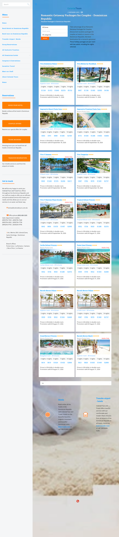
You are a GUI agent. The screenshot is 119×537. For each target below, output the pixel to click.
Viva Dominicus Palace (48, 64)
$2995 (70, 226)
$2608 (106, 272)
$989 (55, 136)
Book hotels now (64, 427)
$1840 (57, 90)
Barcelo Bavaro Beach (85, 336)
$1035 (92, 362)
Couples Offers (15, 124)
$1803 (100, 136)
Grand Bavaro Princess (48, 336)
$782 (86, 181)
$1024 (56, 362)
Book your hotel (16, 105)
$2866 (70, 362)
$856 (49, 226)
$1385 (62, 136)
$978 (92, 181)
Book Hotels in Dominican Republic (15, 28)
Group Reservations (9, 44)
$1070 (56, 226)
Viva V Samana (45, 154)
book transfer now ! (103, 426)
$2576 (63, 90)
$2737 (106, 181)
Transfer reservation (18, 158)
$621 (80, 362)
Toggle (36, 4)
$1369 (99, 181)
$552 (80, 226)
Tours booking (15, 140)
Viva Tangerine (82, 154)
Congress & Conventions (11, 61)
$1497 (63, 226)
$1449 (99, 362)
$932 (92, 272)
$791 (49, 136)
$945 (43, 181)
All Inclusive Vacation (10, 50)
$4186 (106, 90)
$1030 (86, 136)
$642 (43, 226)
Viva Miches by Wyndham (87, 64)
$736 (86, 226)
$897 (80, 90)
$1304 (99, 272)
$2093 (100, 90)
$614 (43, 362)
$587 (80, 181)
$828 (86, 362)
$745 (86, 272)
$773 (80, 136)
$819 (49, 362)
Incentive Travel (8, 66)
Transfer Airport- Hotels (11, 39)
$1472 (50, 90)
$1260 (49, 181)
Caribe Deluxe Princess (48, 245)
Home (4, 23)
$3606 (106, 136)
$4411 (70, 181)
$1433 (63, 362)
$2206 (63, 181)
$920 (92, 226)
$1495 (93, 90)
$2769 (69, 136)
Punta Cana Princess (84, 245)
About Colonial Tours (10, 77)
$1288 (93, 136)
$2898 (106, 362)
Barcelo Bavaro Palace (48, 291)
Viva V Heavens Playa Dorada (51, 200)
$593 (43, 136)
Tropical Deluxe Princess (86, 200)
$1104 (43, 90)
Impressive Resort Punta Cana (51, 109)
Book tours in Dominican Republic (15, 34)
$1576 (56, 181)
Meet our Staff (7, 71)
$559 (80, 272)
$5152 (70, 90)
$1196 (86, 90)
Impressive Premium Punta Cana (89, 109)
